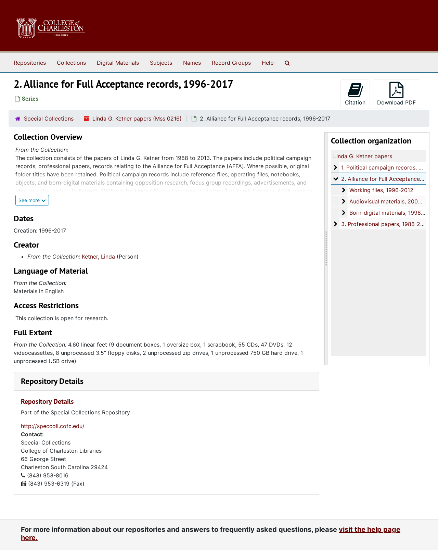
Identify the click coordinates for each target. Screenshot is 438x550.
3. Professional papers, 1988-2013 (385, 224)
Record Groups (231, 62)
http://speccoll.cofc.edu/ (53, 426)
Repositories (30, 62)
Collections (71, 62)
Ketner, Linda (98, 256)
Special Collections (49, 118)
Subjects (161, 62)
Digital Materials (118, 62)
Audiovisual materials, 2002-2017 (392, 201)
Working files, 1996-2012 (381, 190)
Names (192, 62)
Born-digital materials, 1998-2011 (392, 212)
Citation (355, 102)
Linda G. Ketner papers (362, 156)
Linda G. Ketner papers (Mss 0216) (137, 118)
